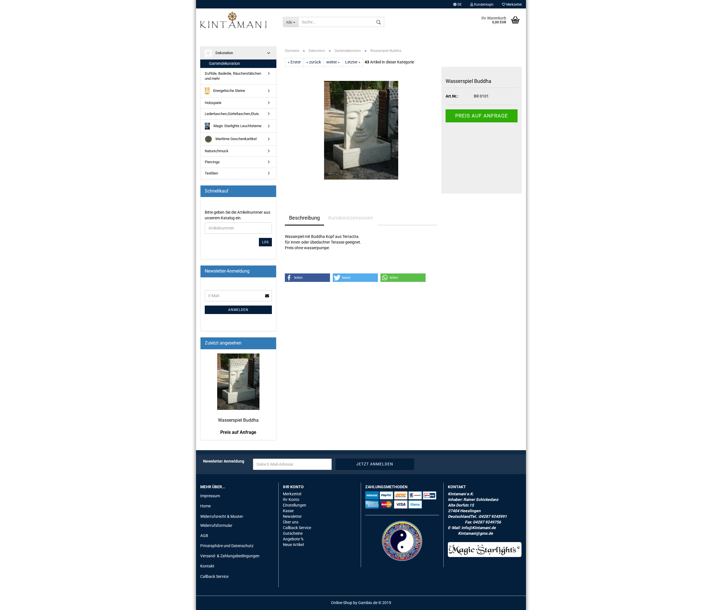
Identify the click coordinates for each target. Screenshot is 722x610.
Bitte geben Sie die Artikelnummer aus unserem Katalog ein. (237, 215)
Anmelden (238, 310)
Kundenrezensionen (350, 218)
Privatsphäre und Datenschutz (227, 545)
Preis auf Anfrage (481, 116)
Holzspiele (213, 103)
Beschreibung (304, 218)
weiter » (333, 62)
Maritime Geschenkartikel (236, 139)
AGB (204, 535)
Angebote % (293, 539)
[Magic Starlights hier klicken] (485, 549)
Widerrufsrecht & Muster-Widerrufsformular (222, 521)
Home (205, 506)
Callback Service (214, 576)
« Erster (294, 62)
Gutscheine (293, 533)
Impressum (210, 496)
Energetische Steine (228, 91)
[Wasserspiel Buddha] (361, 130)
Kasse (288, 511)
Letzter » (352, 62)
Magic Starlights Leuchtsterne (237, 126)
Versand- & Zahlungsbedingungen (229, 556)
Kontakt (207, 566)
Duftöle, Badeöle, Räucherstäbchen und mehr (233, 76)
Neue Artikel (293, 544)
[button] (307, 277)
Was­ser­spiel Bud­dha (238, 420)
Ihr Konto (291, 499)
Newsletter (292, 516)
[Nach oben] (706, 601)
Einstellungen (294, 505)
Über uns (290, 522)
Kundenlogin (483, 4)
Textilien (211, 173)
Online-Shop (341, 602)
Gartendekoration (224, 63)
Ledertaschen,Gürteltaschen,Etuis (232, 114)
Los (265, 242)
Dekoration (224, 53)
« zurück (313, 62)
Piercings (212, 162)
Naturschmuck (216, 151)
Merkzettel (513, 4)
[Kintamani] (237, 19)
